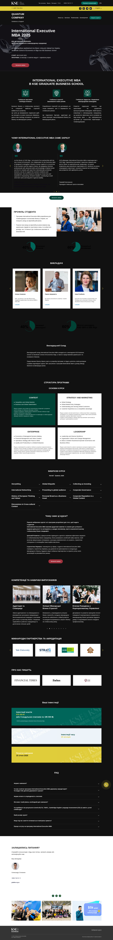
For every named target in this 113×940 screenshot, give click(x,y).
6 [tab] (59, 628)
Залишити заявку (20, 65)
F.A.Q (59, 3)
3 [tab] (59, 191)
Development (84, 17)
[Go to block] (15, 930)
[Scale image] (26, 911)
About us (60, 17)
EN (100, 3)
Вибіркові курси (96, 930)
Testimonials (75, 17)
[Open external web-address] (18, 3)
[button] (68, 3)
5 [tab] (56, 628)
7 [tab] (61, 628)
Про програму (42, 3)
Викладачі (54, 3)
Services (67, 17)
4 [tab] (54, 628)
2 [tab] (56, 191)
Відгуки (48, 3)
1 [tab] (54, 191)
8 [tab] (63, 628)
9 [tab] (66, 628)
